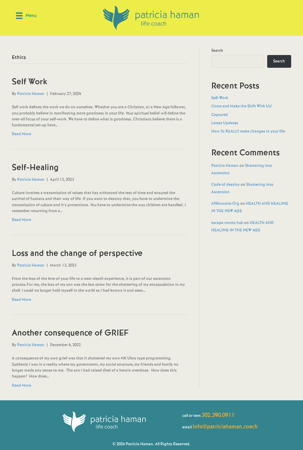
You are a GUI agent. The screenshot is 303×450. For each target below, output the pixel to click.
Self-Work (219, 97)
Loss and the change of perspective (77, 253)
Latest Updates (224, 122)
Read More (21, 133)
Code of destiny (225, 184)
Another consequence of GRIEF (70, 333)
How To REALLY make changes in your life (248, 131)
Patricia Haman (224, 165)
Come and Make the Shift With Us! (241, 106)
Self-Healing (35, 167)
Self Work (29, 81)
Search (217, 50)
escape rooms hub (227, 222)
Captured (219, 114)
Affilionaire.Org (225, 203)
